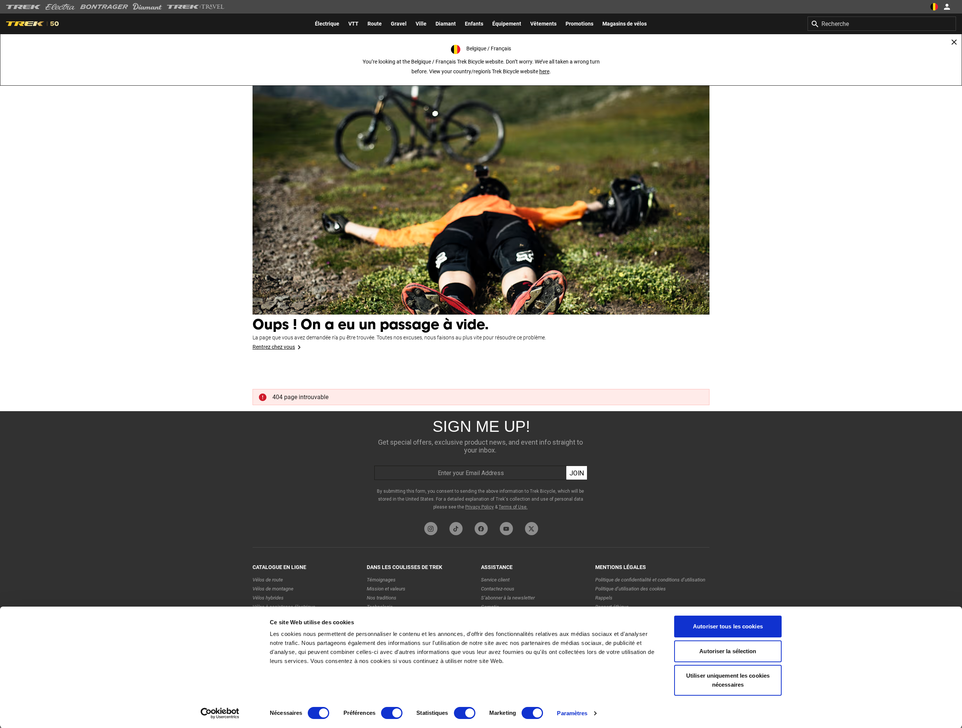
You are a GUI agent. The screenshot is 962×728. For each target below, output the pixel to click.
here (544, 71)
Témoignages (381, 580)
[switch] (391, 713)
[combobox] (882, 24)
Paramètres (572, 713)
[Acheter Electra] (60, 7)
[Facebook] (481, 528)
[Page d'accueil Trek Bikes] (23, 7)
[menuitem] (327, 24)
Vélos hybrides (268, 598)
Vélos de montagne (273, 589)
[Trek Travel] (196, 7)
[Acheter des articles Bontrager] (104, 7)
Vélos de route (268, 580)
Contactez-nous (497, 589)
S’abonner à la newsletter (508, 598)
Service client (495, 580)
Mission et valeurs (386, 589)
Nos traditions (381, 598)
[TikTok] (456, 528)
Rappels (604, 598)
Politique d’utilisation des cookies (630, 589)
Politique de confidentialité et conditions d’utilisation (650, 580)
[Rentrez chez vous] (481, 188)
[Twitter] (531, 528)
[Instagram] (430, 528)
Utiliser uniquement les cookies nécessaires (728, 680)
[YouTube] (506, 528)
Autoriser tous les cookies (728, 626)
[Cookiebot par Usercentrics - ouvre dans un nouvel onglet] (220, 713)
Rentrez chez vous (274, 347)
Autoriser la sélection (727, 651)
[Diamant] (147, 7)
